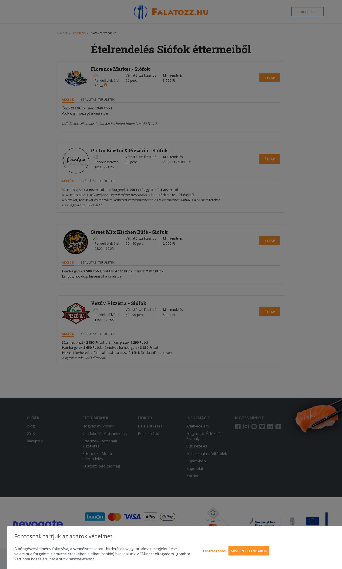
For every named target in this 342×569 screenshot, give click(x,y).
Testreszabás (214, 551)
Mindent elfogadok (249, 551)
